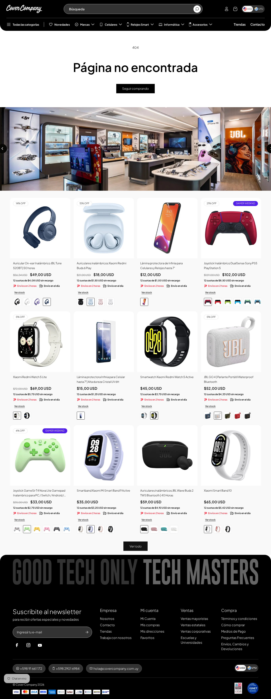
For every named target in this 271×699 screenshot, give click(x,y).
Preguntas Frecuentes (237, 638)
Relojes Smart (140, 24)
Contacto (257, 24)
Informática (172, 24)
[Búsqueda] (197, 9)
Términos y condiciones (239, 618)
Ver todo (136, 546)
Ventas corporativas (196, 631)
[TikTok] (47, 645)
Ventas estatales (193, 625)
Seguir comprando (135, 88)
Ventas (187, 610)
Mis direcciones (152, 631)
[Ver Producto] (167, 228)
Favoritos (147, 638)
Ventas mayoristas (194, 618)
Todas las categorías (26, 24)
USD (249, 8)
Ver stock (19, 292)
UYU (261, 8)
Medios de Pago (233, 631)
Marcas (85, 24)
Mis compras (150, 625)
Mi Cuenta (148, 618)
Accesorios (200, 24)
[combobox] (131, 9)
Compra (229, 610)
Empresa (108, 610)
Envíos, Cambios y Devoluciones (235, 646)
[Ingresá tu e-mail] (87, 632)
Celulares (111, 24)
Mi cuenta (149, 610)
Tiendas (240, 24)
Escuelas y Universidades (191, 640)
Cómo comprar (233, 625)
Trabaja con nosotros (116, 638)
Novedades (62, 24)
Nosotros (107, 618)
